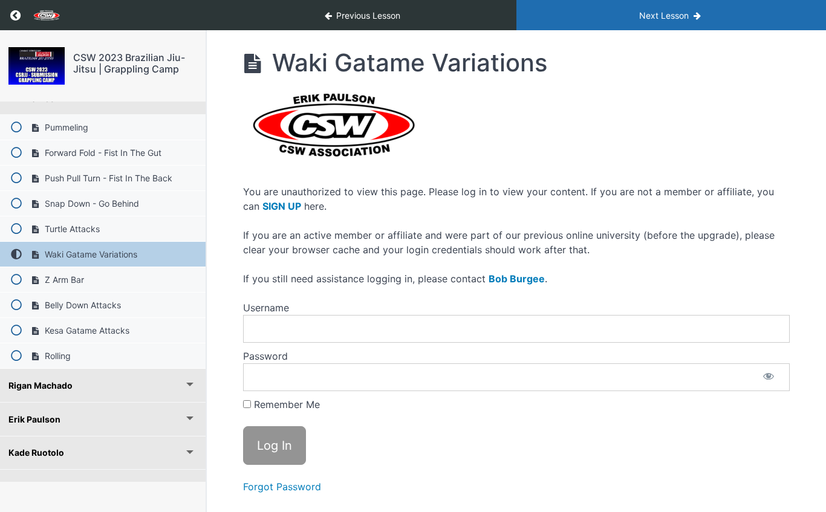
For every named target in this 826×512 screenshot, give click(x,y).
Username (266, 308)
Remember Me (285, 404)
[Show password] (768, 377)
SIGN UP (281, 206)
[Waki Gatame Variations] (36, 66)
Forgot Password (282, 487)
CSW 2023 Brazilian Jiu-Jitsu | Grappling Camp (129, 63)
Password (265, 356)
